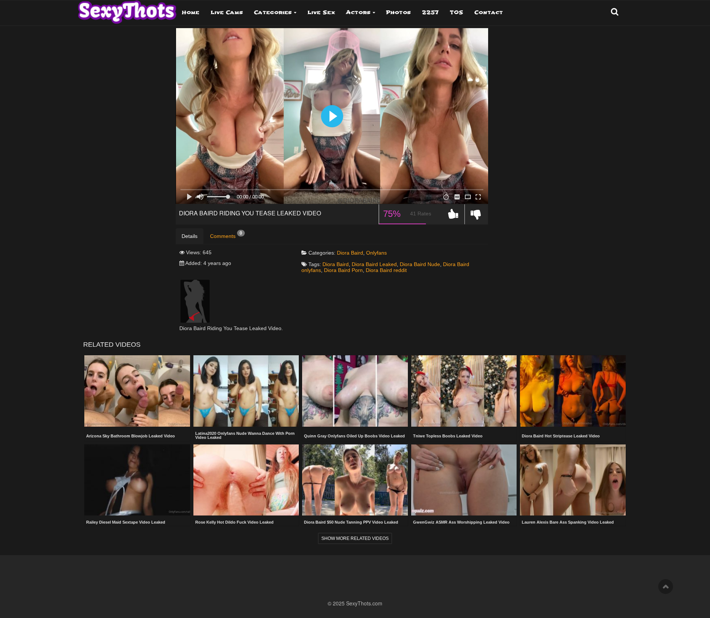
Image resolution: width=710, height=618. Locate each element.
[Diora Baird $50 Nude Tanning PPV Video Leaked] (355, 479)
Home (190, 12)
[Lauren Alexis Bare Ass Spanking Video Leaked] (573, 479)
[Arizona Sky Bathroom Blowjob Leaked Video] (137, 391)
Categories (273, 12)
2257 (430, 12)
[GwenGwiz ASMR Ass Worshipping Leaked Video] (464, 479)
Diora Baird (350, 253)
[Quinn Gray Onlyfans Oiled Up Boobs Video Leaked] (355, 391)
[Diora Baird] (195, 301)
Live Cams (226, 12)
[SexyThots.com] (127, 9)
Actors (358, 12)
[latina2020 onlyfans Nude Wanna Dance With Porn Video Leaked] (246, 390)
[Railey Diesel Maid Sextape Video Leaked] (137, 479)
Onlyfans (376, 253)
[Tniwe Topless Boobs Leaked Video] (464, 391)
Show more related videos (355, 538)
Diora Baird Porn (343, 270)
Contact (488, 12)
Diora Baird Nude (420, 264)
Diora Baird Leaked (374, 264)
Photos (398, 12)
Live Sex (321, 12)
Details (189, 236)
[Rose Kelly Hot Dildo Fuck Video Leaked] (246, 479)
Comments (226, 235)
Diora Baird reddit (386, 270)
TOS (456, 12)
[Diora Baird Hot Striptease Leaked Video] (573, 391)
